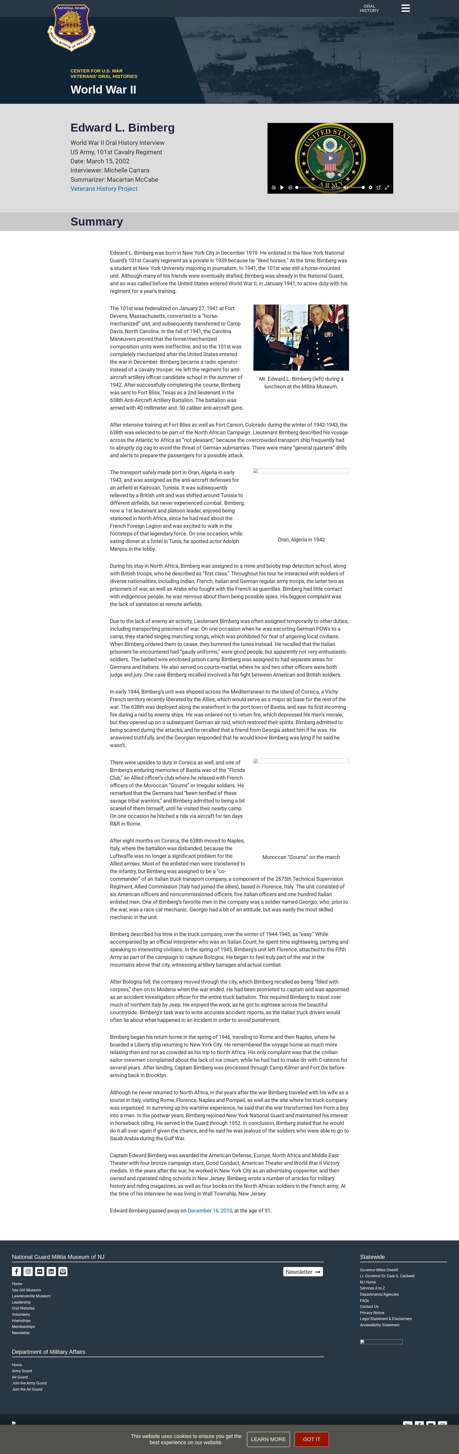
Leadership (21, 1302)
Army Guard (22, 1371)
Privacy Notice (372, 1313)
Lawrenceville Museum (31, 1296)
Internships (21, 1320)
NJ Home (368, 1282)
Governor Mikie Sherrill (379, 1270)
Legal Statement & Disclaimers (386, 1318)
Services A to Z (372, 1288)
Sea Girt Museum (26, 1290)
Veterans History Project (104, 188)
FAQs (364, 1300)
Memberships (23, 1326)
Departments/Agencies (379, 1294)
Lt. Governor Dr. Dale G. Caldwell (387, 1276)
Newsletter (21, 1333)
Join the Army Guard (29, 1383)
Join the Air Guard (27, 1389)
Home (17, 1284)
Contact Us (369, 1306)
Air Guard (20, 1377)
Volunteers (21, 1314)
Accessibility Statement (379, 1325)
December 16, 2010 (210, 1210)
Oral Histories (23, 1308)
